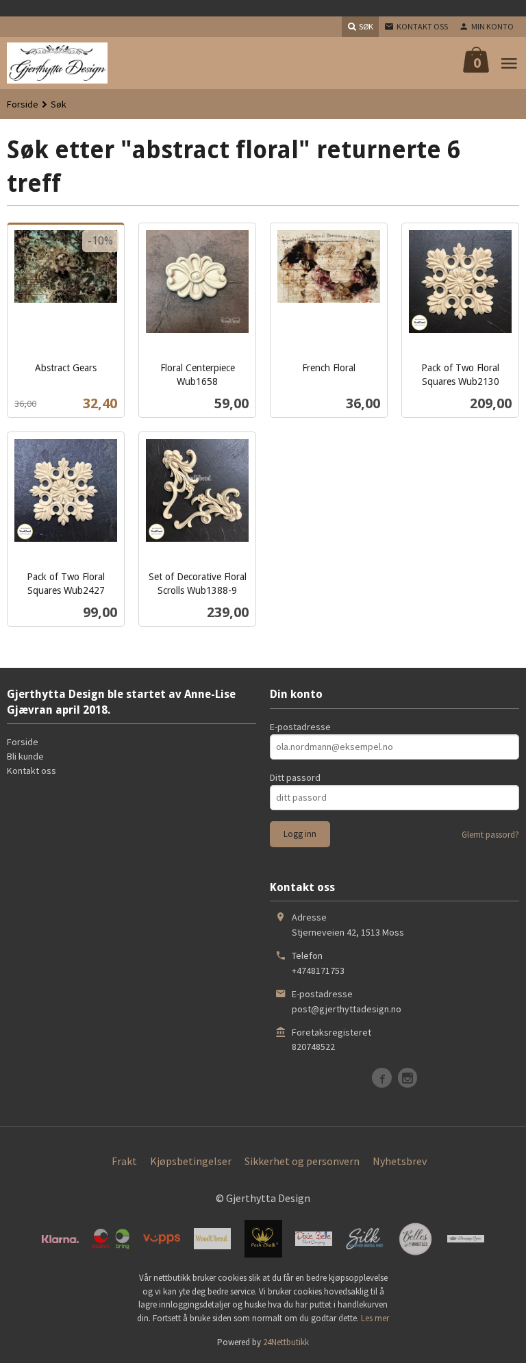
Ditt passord (295, 777)
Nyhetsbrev (400, 1161)
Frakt (124, 1161)
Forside (22, 104)
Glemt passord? (490, 834)
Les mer (375, 1318)
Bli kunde (25, 756)
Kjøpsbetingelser (190, 1161)
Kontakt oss (31, 770)
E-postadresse (300, 727)
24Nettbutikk (286, 1342)
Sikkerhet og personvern (302, 1161)
